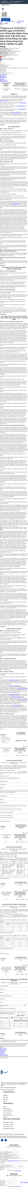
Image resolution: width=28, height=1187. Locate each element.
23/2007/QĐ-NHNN (14, 680)
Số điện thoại (3, 1155)
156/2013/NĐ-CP (15, 112)
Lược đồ (2, 78)
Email (1, 1153)
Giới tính (2, 1159)
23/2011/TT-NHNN (16, 705)
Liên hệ (16, 2)
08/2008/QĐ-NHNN (14, 694)
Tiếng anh (4, 77)
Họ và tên (2, 1152)
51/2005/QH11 (20, 106)
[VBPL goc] (1, 62)
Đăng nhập (18, 1170)
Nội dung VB (3, 74)
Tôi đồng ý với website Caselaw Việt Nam (14, 1161)
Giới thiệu (5, 1095)
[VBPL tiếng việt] (1, 57)
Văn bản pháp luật (7, 1110)
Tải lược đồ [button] (3, 71)
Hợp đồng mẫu (7, 1108)
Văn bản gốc (3, 76)
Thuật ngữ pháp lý (8, 1115)
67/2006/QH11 (22, 109)
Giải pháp (5, 1097)
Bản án (5, 1106)
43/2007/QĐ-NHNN (14, 685)
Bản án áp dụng (4, 81)
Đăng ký (19, 1186)
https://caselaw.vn (21, 1136)
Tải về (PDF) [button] (3, 70)
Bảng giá (5, 1099)
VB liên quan (3, 79)
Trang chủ (1, 22)
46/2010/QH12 (4, 100)
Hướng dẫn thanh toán (9, 1128)
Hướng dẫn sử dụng (6, 2)
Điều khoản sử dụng (8, 1122)
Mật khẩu (2, 1156)
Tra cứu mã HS (7, 1113)
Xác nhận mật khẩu (5, 1157)
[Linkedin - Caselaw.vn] (5, 1140)
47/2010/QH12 (22, 102)
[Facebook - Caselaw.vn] (2, 1140)
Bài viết (4, 16)
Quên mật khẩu (24, 1182)
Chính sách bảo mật (8, 1124)
